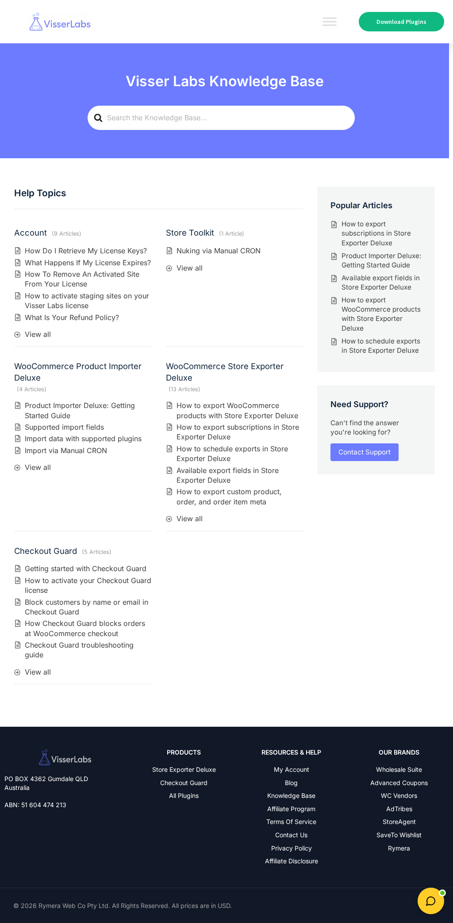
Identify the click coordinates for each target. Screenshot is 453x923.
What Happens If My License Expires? (88, 262)
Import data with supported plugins (83, 438)
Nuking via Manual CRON (219, 250)
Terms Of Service (291, 821)
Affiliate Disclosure (291, 861)
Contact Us (291, 835)
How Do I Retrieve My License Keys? (86, 250)
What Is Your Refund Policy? (72, 317)
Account (30, 232)
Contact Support (364, 452)
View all (38, 334)
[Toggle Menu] (329, 21)
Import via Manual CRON (66, 450)
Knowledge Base (291, 795)
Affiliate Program (291, 808)
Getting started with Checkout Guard (85, 568)
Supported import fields (64, 427)
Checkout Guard (45, 551)
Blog (291, 782)
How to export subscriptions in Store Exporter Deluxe (376, 233)
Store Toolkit (190, 232)
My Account (291, 769)
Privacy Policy (291, 848)
